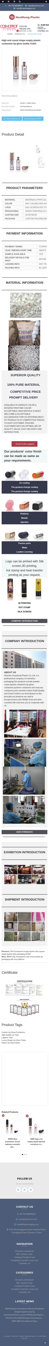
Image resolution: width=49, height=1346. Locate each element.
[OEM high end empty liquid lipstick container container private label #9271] (36, 1125)
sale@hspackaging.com (25, 8)
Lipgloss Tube (7, 1037)
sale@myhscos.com (36, 6)
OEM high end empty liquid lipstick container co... (36, 1141)
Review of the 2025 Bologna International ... (24, 1318)
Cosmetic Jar (24, 1263)
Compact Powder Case (24, 1257)
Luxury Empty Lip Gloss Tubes (14, 1040)
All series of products (24, 1251)
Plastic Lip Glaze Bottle (11, 1043)
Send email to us (13, 119)
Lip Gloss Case (34, 34)
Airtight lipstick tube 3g (24, 1312)
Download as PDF (34, 119)
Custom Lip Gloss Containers (13, 1032)
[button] (24, 444)
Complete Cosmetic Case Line (24, 1260)
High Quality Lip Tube (10, 1035)
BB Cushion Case (24, 1254)
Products (20, 34)
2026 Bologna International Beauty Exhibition (24, 1309)
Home (10, 34)
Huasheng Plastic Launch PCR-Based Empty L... (24, 1315)
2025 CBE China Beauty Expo (24, 1321)
